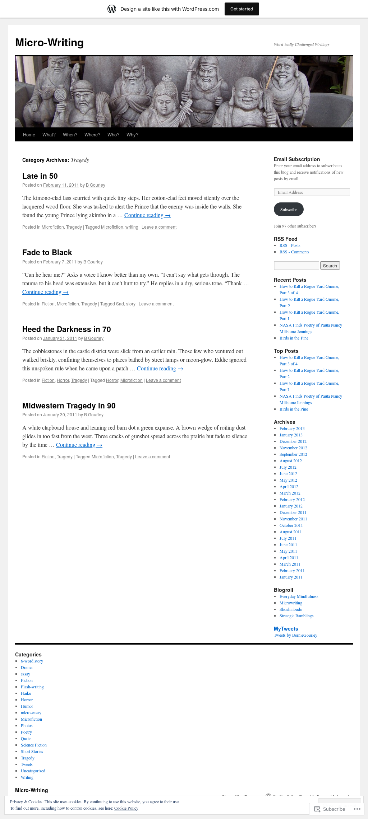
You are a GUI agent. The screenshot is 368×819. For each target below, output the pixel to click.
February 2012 (292, 499)
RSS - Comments (294, 251)
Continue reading (147, 215)
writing (131, 227)
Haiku (26, 693)
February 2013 (292, 428)
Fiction (48, 303)
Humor (27, 706)
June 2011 (288, 544)
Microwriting (291, 602)
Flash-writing (32, 686)
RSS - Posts (290, 245)
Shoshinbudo (291, 609)
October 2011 (291, 525)
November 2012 (293, 447)
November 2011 (293, 518)
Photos (27, 725)
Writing (27, 777)
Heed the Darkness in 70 (66, 328)
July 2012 (288, 467)
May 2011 (288, 551)
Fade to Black (47, 252)
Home (29, 134)
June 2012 (288, 473)
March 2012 (290, 493)
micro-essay (31, 712)
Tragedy (74, 227)
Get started (241, 8)
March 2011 (290, 564)
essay (25, 674)
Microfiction (53, 227)
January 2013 (291, 434)
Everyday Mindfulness (299, 596)
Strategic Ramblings (297, 615)
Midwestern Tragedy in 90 (69, 405)
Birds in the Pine (294, 338)
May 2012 (288, 480)
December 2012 (293, 441)
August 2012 (291, 460)
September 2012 (293, 454)
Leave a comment (159, 227)
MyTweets (286, 628)
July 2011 (288, 538)
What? (49, 134)
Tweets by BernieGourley (295, 635)
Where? (92, 134)
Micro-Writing (49, 42)
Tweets (27, 764)
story (130, 303)
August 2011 (291, 531)
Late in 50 (40, 175)
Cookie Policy (126, 808)
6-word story (32, 661)
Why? (132, 134)
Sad (120, 303)
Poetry (26, 732)
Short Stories (32, 751)
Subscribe (288, 209)
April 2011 (289, 557)
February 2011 (292, 570)
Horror (63, 380)
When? (70, 134)
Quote (26, 738)
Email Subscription (297, 159)
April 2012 (289, 486)
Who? (113, 134)
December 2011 (293, 512)
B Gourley (95, 185)
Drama (26, 667)
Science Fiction (34, 745)
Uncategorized (33, 770)
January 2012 (291, 506)
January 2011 (291, 577)
